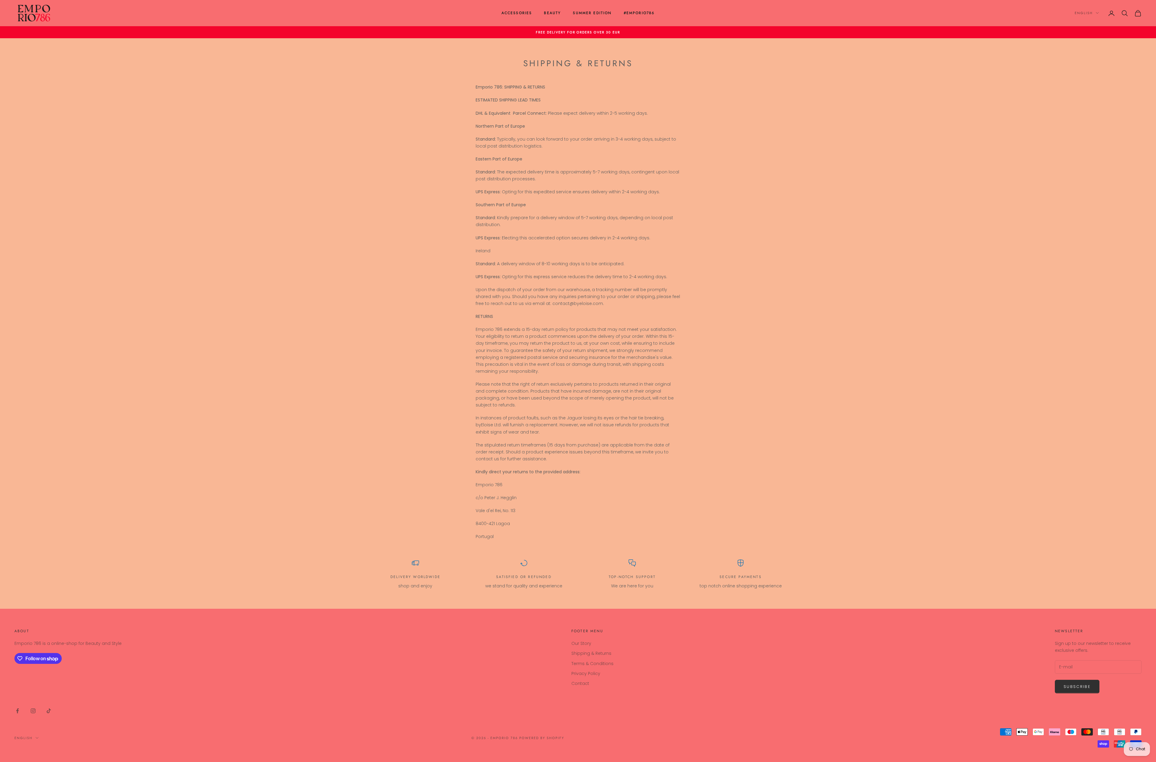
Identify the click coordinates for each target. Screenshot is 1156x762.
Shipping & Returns (591, 653)
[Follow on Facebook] (17, 711)
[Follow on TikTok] (49, 711)
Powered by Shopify (541, 738)
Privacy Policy (585, 673)
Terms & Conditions (592, 664)
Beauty (552, 13)
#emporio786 (639, 13)
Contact (580, 683)
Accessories (517, 13)
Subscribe (1077, 686)
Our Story (581, 643)
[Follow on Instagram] (33, 711)
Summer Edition (592, 13)
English (1084, 13)
